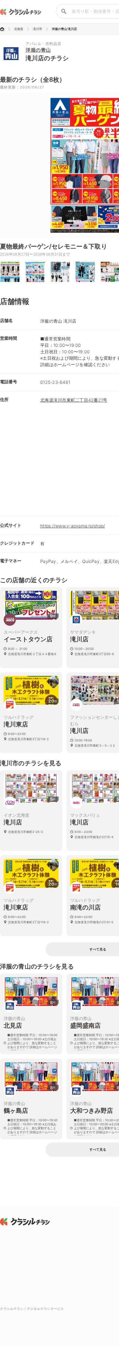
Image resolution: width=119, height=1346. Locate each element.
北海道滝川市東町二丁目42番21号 (73, 400)
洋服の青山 (38, 50)
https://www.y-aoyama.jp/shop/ (72, 525)
